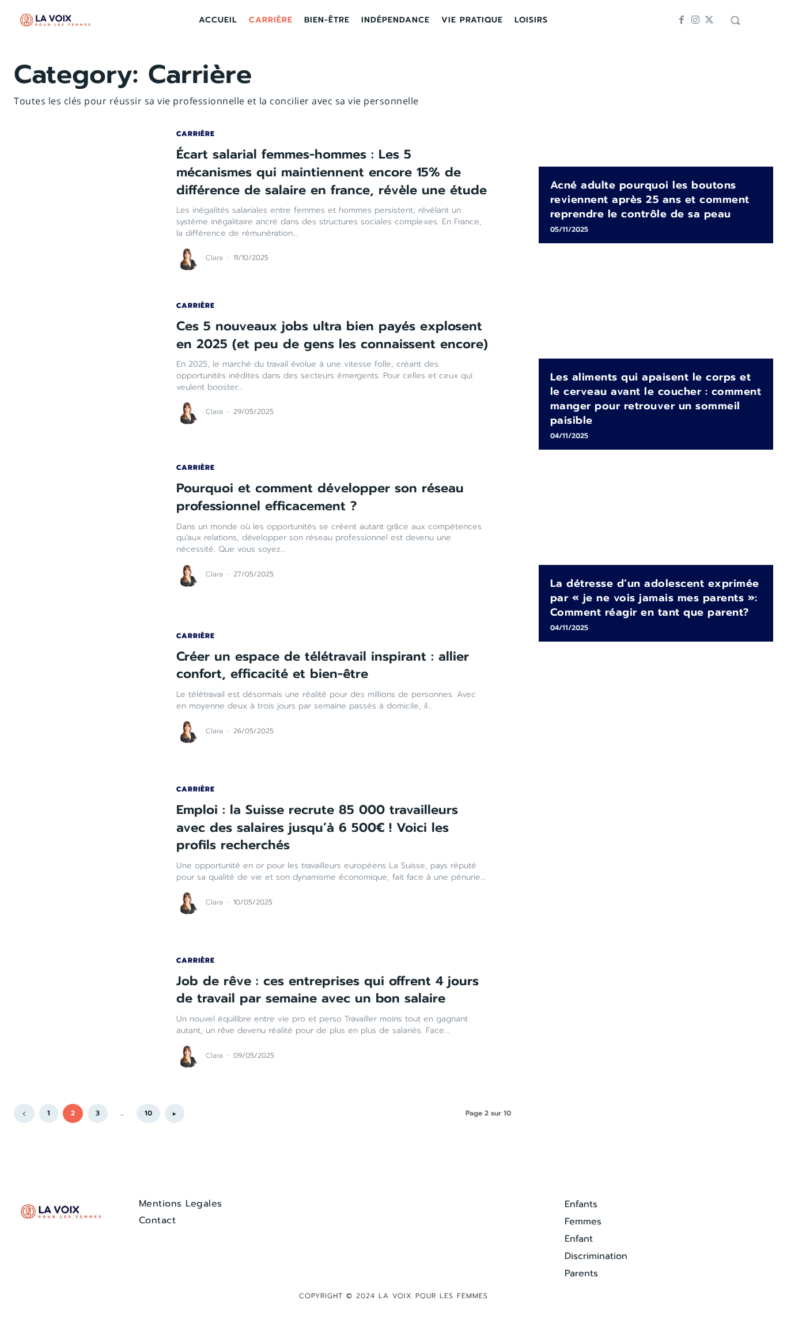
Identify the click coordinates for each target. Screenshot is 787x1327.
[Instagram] (695, 20)
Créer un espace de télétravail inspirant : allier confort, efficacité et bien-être (322, 665)
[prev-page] (24, 1113)
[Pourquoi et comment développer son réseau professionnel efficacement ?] (83, 525)
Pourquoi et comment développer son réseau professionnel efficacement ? (320, 496)
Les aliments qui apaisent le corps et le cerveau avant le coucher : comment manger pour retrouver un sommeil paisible (656, 399)
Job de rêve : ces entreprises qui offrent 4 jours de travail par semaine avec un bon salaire (327, 989)
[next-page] (174, 1113)
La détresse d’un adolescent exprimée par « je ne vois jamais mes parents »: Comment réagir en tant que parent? (654, 597)
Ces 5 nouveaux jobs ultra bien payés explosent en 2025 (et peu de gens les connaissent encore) (332, 334)
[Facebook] (681, 20)
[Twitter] (709, 20)
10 (148, 1113)
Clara (214, 257)
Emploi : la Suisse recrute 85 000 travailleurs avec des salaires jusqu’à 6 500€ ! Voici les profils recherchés (317, 827)
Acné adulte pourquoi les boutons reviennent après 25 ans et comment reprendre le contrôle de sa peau (650, 199)
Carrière (195, 133)
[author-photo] (189, 258)
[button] (735, 20)
